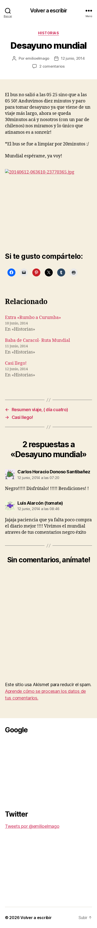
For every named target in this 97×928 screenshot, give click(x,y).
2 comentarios (52, 66)
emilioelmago (37, 58)
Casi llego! (16, 363)
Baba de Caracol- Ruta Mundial (37, 340)
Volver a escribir (48, 10)
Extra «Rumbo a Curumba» (33, 317)
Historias (48, 33)
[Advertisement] (42, 770)
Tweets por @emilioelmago (32, 826)
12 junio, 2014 (73, 58)
